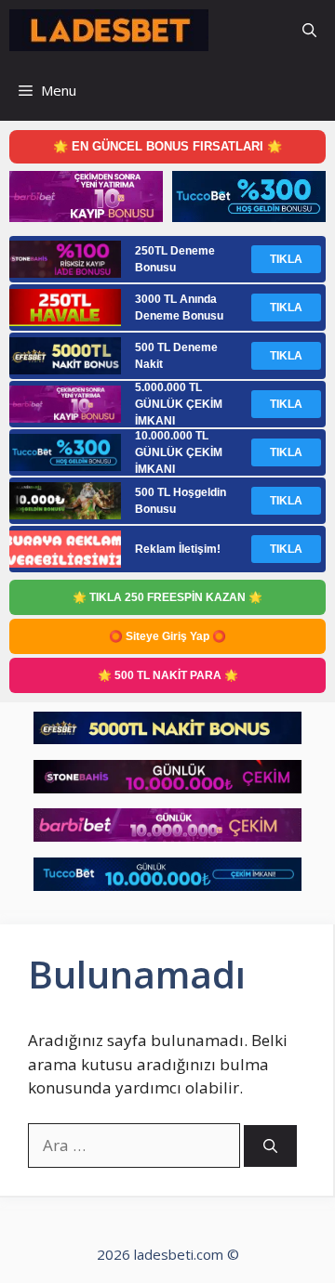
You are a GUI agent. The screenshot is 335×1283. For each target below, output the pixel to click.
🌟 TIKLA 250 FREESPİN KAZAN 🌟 (167, 597)
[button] (309, 30)
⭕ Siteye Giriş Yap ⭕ (167, 636)
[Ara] (270, 1146)
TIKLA (286, 259)
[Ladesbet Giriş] (108, 30)
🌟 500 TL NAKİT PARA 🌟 (168, 675)
